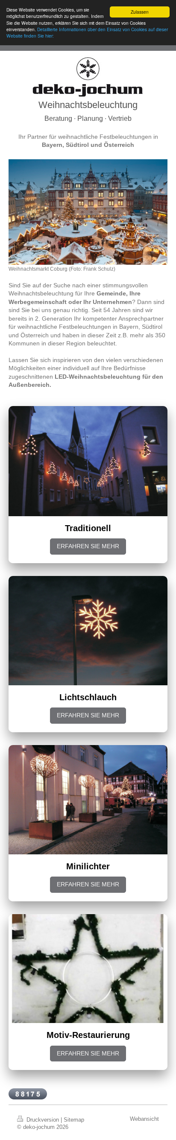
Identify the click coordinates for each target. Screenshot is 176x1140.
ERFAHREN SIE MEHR (88, 546)
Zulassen (140, 12)
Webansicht (144, 1119)
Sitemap (74, 1120)
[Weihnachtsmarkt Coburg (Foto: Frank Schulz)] (88, 212)
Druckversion (43, 1120)
